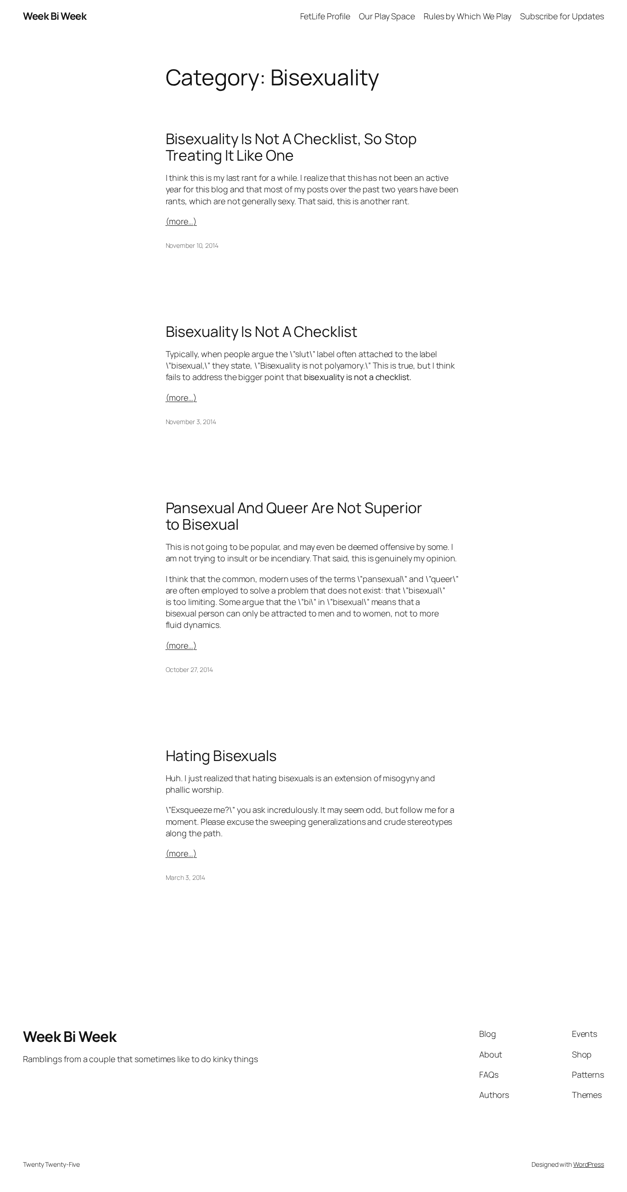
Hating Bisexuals (221, 755)
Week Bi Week (54, 16)
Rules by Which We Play (467, 16)
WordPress (588, 1164)
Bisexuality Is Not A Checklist (262, 331)
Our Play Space (387, 16)
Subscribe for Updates (562, 16)
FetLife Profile (325, 16)
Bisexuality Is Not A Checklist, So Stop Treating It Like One (291, 146)
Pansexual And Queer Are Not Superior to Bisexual (294, 515)
